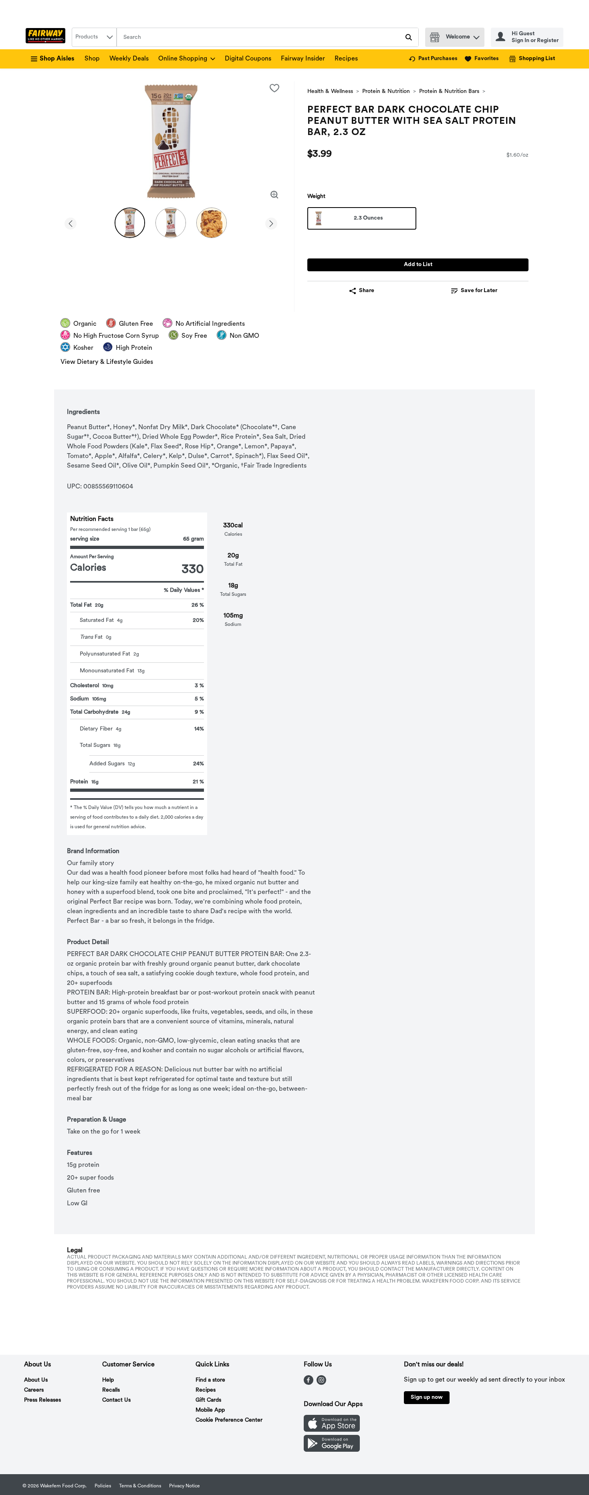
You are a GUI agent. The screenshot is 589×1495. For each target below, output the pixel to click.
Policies (103, 1486)
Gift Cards (208, 1400)
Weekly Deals (129, 59)
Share (366, 291)
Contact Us (116, 1400)
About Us (36, 1380)
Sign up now (427, 1397)
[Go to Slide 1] (130, 223)
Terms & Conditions (140, 1486)
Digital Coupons (248, 59)
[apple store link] (332, 1430)
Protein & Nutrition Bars (449, 92)
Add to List (418, 265)
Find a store (210, 1380)
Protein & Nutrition (386, 92)
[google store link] (332, 1450)
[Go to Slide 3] (212, 223)
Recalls (111, 1390)
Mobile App (210, 1410)
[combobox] (94, 37)
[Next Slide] (271, 222)
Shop (92, 59)
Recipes (346, 59)
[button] (476, 35)
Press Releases (42, 1400)
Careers (34, 1390)
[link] (433, 59)
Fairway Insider (303, 59)
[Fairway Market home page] (47, 37)
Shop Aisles (57, 59)
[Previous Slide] (71, 222)
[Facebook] (308, 1383)
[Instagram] (321, 1383)
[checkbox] (274, 88)
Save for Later (479, 291)
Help (108, 1380)
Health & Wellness (330, 92)
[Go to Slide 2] (171, 223)
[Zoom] (274, 195)
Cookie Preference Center (229, 1420)
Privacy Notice (184, 1486)
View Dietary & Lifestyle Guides (107, 362)
